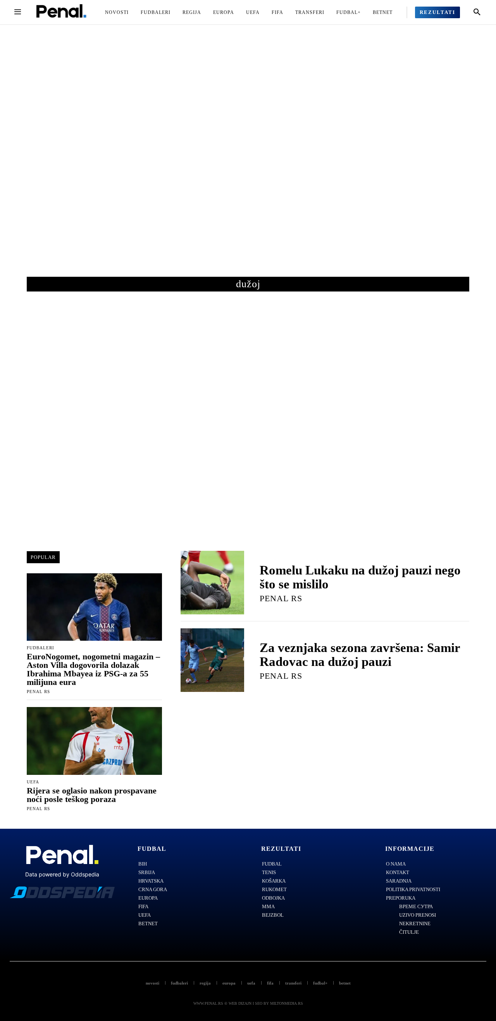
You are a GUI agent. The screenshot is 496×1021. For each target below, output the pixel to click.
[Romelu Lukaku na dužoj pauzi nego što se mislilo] (212, 582)
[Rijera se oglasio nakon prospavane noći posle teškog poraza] (94, 740)
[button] (477, 12)
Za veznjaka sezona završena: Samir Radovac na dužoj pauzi (360, 655)
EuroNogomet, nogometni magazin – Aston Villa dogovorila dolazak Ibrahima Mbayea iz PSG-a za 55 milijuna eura (93, 669)
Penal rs (38, 691)
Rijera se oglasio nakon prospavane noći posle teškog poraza (92, 795)
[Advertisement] (248, 158)
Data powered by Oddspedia (62, 874)
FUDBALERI (40, 648)
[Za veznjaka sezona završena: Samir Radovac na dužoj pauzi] (212, 660)
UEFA (33, 782)
